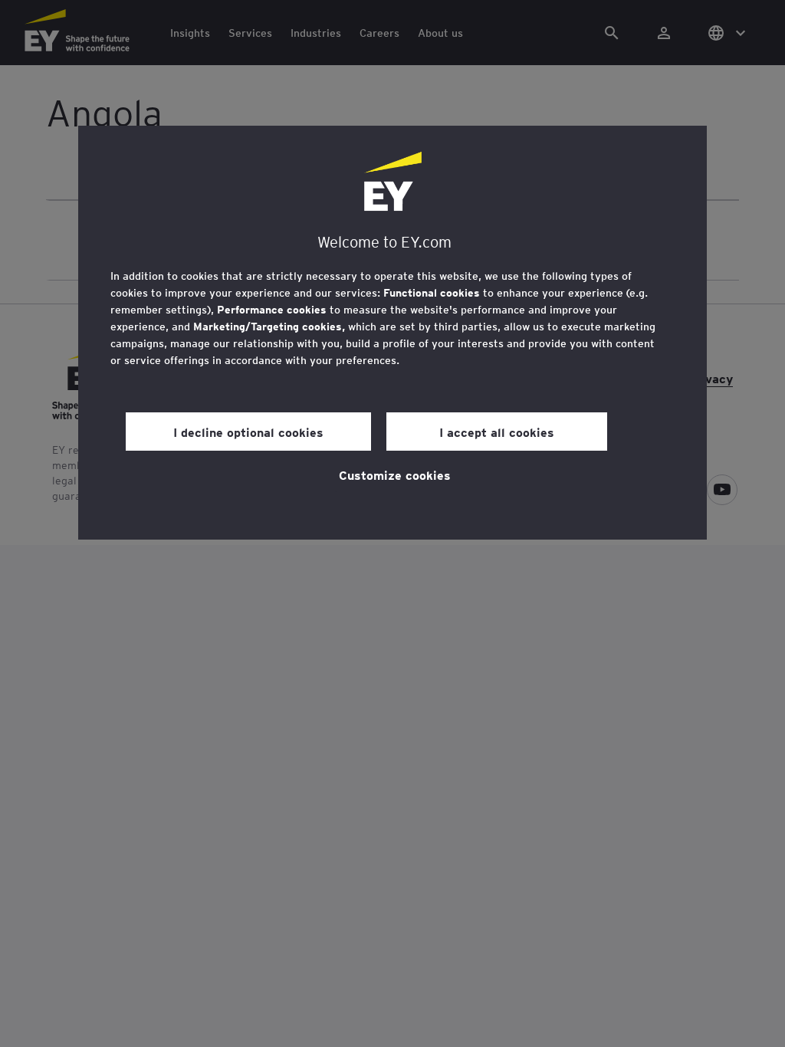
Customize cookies (395, 474)
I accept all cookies (496, 431)
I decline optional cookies (248, 431)
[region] (392, 333)
